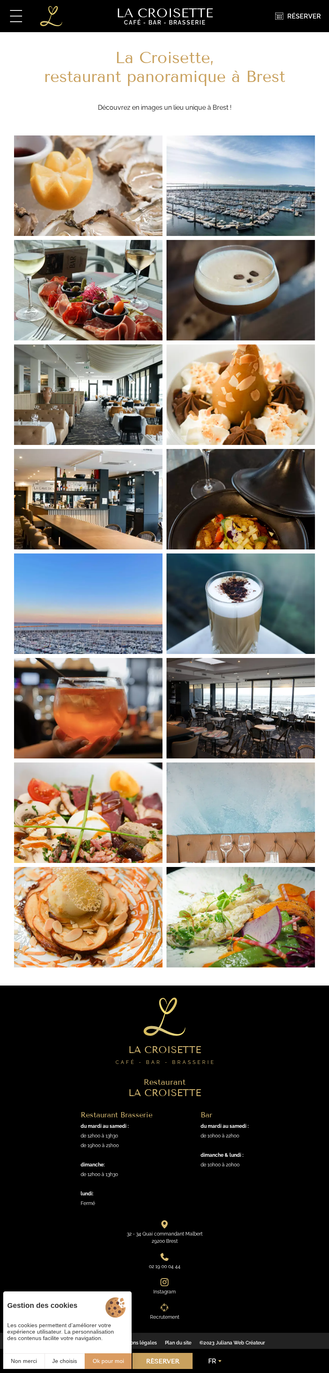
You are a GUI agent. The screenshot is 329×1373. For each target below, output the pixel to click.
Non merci (24, 1361)
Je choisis (64, 1361)
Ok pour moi (108, 1361)
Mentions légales (137, 1343)
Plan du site (178, 1343)
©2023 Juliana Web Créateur (232, 1343)
